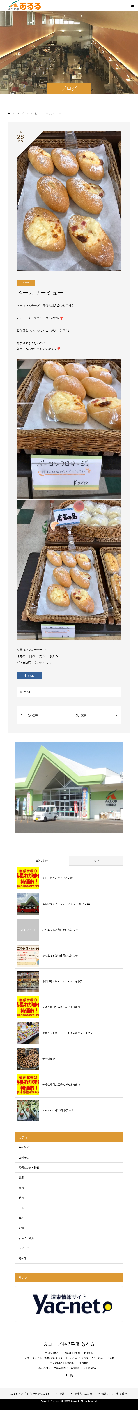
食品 (21, 1217)
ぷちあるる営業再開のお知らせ (60, 929)
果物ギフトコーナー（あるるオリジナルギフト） (70, 1032)
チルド (22, 1207)
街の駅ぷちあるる (40, 1393)
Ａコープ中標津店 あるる (69, 1344)
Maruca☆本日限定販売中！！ (59, 1110)
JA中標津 (59, 1393)
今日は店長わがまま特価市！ (58, 878)
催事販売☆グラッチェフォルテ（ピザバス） (67, 903)
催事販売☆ (48, 1058)
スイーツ (24, 1248)
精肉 (21, 1197)
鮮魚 (21, 1187)
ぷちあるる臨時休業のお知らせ (60, 955)
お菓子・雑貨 (26, 1238)
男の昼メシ (25, 1147)
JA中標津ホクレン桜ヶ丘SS (112, 1393)
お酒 (21, 1228)
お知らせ (24, 1157)
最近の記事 (42, 860)
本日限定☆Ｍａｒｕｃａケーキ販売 (62, 981)
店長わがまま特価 (29, 1167)
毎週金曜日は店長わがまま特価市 (61, 1007)
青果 (21, 1177)
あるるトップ (18, 1393)
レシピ (96, 860)
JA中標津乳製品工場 (80, 1393)
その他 (25, 282)
